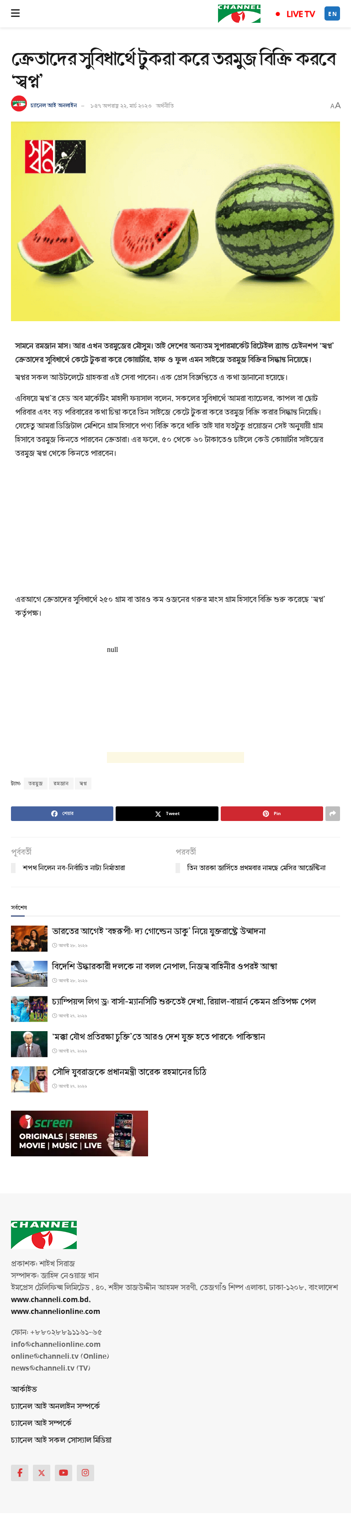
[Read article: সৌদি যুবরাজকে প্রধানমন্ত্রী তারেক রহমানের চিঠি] (29, 1079)
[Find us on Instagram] (85, 1473)
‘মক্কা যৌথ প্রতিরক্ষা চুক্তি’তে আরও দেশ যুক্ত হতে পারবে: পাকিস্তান (158, 1037)
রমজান (61, 783)
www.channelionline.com (56, 1311)
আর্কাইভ (24, 1389)
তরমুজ (35, 783)
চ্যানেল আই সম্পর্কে (41, 1423)
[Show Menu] (15, 13)
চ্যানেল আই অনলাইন (54, 106)
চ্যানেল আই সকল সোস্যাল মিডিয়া (61, 1440)
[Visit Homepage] (239, 14)
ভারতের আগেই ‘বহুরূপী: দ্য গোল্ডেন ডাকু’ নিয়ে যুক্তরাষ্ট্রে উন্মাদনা (159, 931)
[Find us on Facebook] (19, 1473)
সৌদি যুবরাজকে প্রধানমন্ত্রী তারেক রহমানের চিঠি (129, 1072)
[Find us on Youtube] (63, 1473)
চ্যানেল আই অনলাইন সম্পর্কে (55, 1406)
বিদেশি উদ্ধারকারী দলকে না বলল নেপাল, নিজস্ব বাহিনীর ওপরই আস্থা (164, 967)
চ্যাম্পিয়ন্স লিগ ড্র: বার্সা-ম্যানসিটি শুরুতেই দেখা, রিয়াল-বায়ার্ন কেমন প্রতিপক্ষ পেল (184, 1002)
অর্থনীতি (165, 106)
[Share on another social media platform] (332, 813)
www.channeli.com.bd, (51, 1299)
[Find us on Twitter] (41, 1473)
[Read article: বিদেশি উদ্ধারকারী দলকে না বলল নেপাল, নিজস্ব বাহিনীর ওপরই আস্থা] (29, 974)
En (332, 14)
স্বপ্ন (83, 783)
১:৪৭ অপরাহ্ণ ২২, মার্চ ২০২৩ (121, 106)
